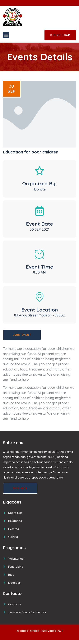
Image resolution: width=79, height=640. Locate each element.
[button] (6, 35)
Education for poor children (30, 152)
